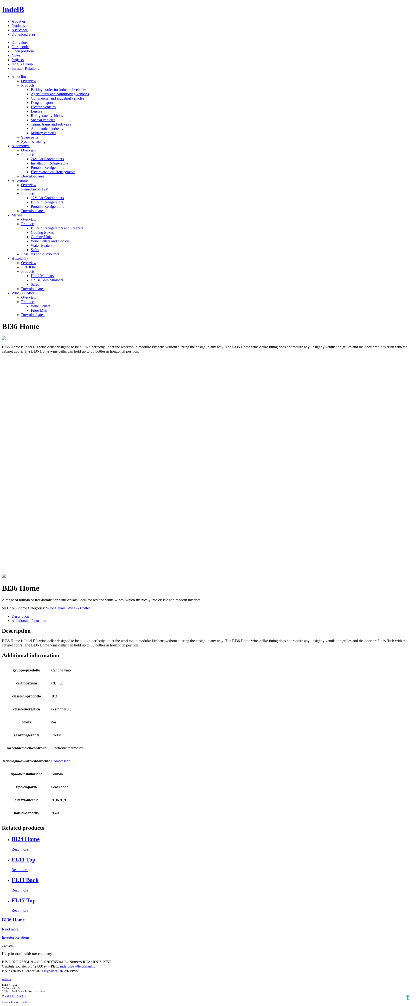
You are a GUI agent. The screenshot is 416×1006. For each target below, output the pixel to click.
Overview (28, 81)
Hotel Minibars (42, 276)
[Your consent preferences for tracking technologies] (407, 997)
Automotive (21, 146)
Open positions (23, 51)
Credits (24, 1001)
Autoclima (19, 77)
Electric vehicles (43, 107)
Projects (18, 60)
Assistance (20, 30)
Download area (23, 34)
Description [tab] (20, 616)
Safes (35, 250)
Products (18, 26)
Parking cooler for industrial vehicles (58, 90)
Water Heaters (41, 245)
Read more (20, 849)
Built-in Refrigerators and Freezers (57, 228)
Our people (20, 47)
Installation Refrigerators (49, 163)
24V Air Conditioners (47, 159)
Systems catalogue (35, 141)
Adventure (20, 180)
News (16, 55)
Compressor (60, 761)
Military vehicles (43, 133)
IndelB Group (22, 64)
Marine (17, 215)
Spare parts (29, 137)
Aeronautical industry (47, 129)
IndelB (13, 9)
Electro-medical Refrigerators (53, 172)
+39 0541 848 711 (15, 996)
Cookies (15, 1001)
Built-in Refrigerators (47, 202)
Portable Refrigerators (47, 167)
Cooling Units (41, 237)
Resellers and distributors (40, 254)
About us (19, 21)
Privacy (6, 1001)
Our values (20, 42)
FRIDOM (28, 267)
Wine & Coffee (23, 293)
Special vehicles (43, 120)
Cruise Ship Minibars (47, 280)
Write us (6, 979)
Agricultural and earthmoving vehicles (60, 94)
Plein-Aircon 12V (34, 189)
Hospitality (20, 258)
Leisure (36, 111)
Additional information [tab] (29, 621)
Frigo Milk (39, 310)
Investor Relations (25, 68)
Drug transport (42, 103)
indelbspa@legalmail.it (77, 966)
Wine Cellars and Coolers (50, 241)
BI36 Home (13, 919)
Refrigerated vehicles (47, 116)
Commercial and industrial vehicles (57, 98)
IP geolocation (53, 971)
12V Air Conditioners (47, 198)
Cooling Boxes (42, 232)
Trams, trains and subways (51, 124)
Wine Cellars (40, 306)
